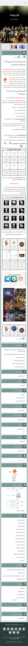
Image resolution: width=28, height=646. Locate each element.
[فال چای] (20, 316)
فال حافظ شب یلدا (20, 594)
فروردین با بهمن (14, 172)
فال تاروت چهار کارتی (20, 535)
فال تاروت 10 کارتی (6, 267)
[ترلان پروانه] (14, 47)
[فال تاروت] (20, 294)
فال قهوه (22, 395)
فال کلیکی (22, 441)
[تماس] (8, 629)
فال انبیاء (22, 258)
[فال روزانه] (8, 294)
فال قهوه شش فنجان (20, 401)
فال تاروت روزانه (22, 267)
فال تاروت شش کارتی (19, 542)
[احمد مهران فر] (22, 47)
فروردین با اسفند (6, 172)
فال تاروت (22, 560)
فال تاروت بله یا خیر (20, 557)
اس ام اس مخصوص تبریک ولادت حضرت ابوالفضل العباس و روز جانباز (14, 350)
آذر (19, 146)
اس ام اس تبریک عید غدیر (19, 360)
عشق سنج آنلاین (20, 451)
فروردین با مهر (22, 166)
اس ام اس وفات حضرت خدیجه (18, 363)
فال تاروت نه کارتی (20, 545)
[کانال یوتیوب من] (14, 632)
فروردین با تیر (22, 160)
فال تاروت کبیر (21, 523)
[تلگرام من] (19, 629)
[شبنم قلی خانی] (6, 47)
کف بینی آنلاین (6, 247)
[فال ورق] (8, 316)
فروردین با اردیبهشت (14, 153)
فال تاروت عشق (21, 551)
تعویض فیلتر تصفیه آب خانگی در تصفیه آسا (15, 570)
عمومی (17, 339)
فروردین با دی (22, 172)
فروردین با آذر (6, 166)
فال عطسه (14, 258)
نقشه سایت (8, 642)
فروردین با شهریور (6, 160)
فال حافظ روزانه (6, 257)
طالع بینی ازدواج (14, 247)
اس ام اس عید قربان (20, 357)
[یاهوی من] (23, 629)
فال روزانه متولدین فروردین (13, 52)
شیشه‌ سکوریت (21, 573)
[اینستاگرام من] (12, 629)
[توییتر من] (4, 629)
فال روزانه (14, 15)
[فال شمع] (8, 305)
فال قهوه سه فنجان (20, 398)
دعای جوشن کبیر (20, 429)
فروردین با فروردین (22, 153)
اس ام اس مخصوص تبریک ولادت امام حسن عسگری (14, 354)
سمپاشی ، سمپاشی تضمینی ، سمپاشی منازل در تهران (13, 576)
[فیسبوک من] (15, 629)
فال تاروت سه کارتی (20, 532)
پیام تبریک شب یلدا (20, 597)
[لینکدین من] (10, 632)
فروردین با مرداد (14, 160)
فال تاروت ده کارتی (20, 548)
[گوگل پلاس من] (17, 632)
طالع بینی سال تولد (20, 510)
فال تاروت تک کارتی (20, 529)
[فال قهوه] (20, 305)
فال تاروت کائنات (14, 267)
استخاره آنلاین (21, 376)
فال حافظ (22, 588)
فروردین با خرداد (6, 153)
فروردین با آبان (14, 166)
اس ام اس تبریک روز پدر (19, 367)
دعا (23, 432)
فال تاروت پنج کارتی (20, 538)
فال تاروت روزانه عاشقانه (19, 554)
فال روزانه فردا (21, 618)
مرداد (8, 143)
